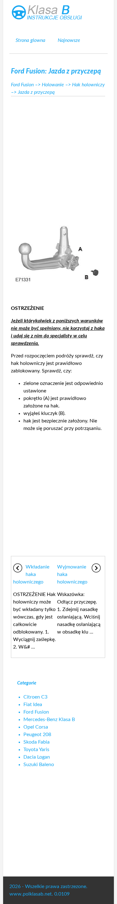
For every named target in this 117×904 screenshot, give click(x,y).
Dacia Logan (36, 757)
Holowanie (53, 84)
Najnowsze (69, 40)
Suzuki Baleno (38, 764)
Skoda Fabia (36, 742)
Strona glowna (30, 40)
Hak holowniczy (88, 84)
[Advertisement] (58, 156)
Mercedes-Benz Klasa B (49, 719)
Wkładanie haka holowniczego (31, 574)
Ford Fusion (22, 84)
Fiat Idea (32, 704)
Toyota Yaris (36, 749)
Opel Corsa (35, 727)
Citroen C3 (35, 696)
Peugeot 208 (37, 734)
